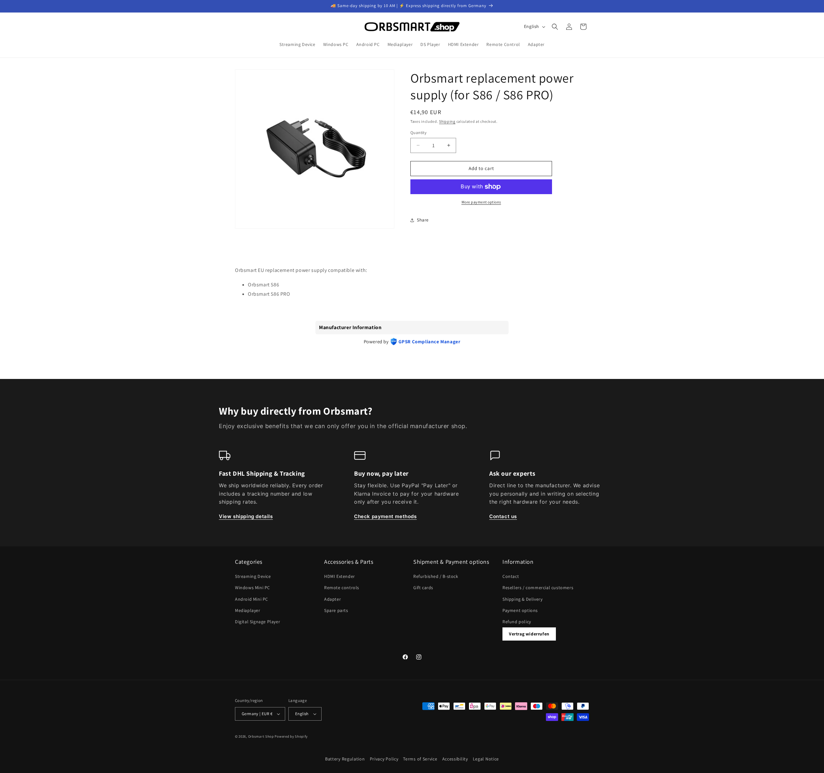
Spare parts (336, 610)
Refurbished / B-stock (435, 576)
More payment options (481, 202)
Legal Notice (486, 759)
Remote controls (341, 587)
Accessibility (455, 759)
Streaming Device (253, 576)
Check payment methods (385, 516)
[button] (555, 27)
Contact (510, 576)
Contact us (503, 516)
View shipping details (246, 516)
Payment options (520, 610)
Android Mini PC (251, 599)
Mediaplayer (247, 610)
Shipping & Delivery (522, 599)
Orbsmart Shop (261, 736)
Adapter (332, 599)
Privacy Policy (384, 759)
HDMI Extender (339, 576)
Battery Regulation (345, 759)
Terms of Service (420, 759)
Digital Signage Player (257, 622)
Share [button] (423, 220)
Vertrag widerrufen (529, 634)
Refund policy (516, 622)
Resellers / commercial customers (537, 587)
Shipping (447, 121)
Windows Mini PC (252, 587)
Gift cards (423, 587)
